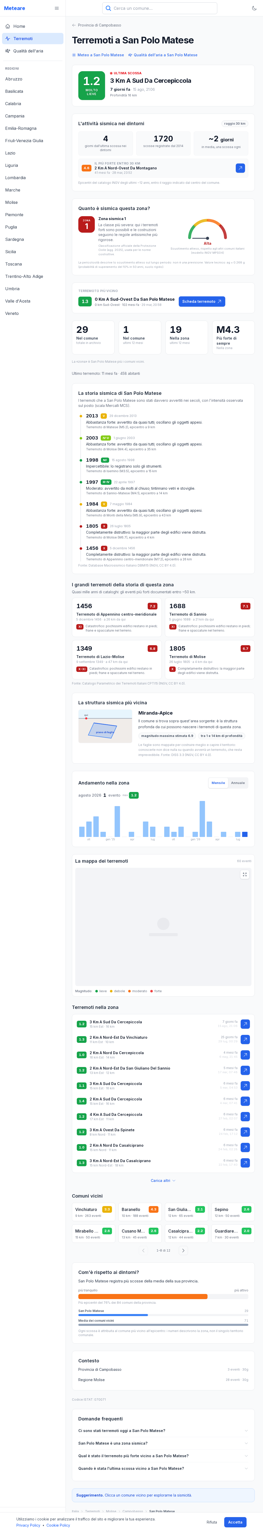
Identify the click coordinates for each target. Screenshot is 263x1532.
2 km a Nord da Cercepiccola (117, 1053)
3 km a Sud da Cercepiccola (150, 80)
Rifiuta (212, 1522)
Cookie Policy (58, 1525)
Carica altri (160, 1180)
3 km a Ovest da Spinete (112, 1130)
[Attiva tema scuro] (254, 8)
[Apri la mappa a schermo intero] (244, 874)
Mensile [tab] (218, 783)
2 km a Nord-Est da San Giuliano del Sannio (130, 1068)
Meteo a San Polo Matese (101, 55)
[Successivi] (183, 1250)
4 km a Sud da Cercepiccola (116, 1114)
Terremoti (92, 1511)
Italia (75, 1511)
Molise (111, 1511)
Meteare (14, 8)
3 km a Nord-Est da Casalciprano (120, 1161)
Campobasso (133, 1511)
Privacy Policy (28, 1525)
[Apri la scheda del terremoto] (240, 168)
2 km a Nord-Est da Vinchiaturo (118, 1037)
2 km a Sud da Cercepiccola (116, 1099)
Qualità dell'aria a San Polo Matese (166, 55)
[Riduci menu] (56, 8)
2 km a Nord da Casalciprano (117, 1145)
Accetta (235, 1522)
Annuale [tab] (238, 783)
